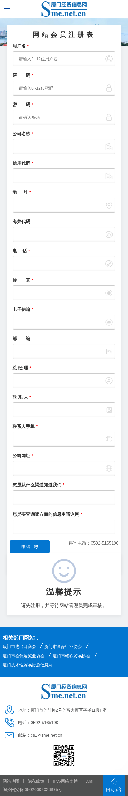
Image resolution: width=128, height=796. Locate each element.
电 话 (21, 250)
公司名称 (23, 133)
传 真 (23, 279)
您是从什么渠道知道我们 (38, 484)
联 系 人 (22, 396)
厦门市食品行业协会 (63, 646)
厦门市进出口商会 (19, 646)
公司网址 (23, 455)
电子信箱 (23, 309)
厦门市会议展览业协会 (23, 656)
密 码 (23, 75)
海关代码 (21, 221)
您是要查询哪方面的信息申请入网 (47, 514)
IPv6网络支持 (65, 781)
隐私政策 (36, 781)
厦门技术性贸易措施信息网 (28, 665)
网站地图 (11, 781)
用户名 (21, 45)
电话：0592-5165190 (38, 722)
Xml (89, 781)
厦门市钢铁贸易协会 (71, 656)
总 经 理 (22, 367)
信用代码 (23, 162)
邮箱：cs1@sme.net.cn (40, 735)
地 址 (22, 192)
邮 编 (21, 338)
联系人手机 (25, 426)
